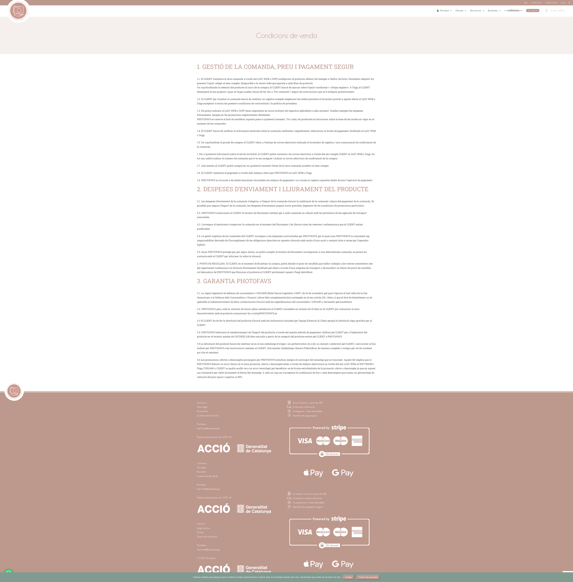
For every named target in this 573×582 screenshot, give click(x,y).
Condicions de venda (207, 476)
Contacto (202, 403)
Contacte (202, 463)
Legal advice (203, 528)
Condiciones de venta (208, 415)
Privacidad (202, 411)
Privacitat (201, 472)
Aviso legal (202, 407)
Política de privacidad (368, 577)
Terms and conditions (207, 537)
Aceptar (348, 577)
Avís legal (201, 467)
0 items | (558, 11)
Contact (201, 524)
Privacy (200, 532)
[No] (569, 577)
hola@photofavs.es (211, 428)
